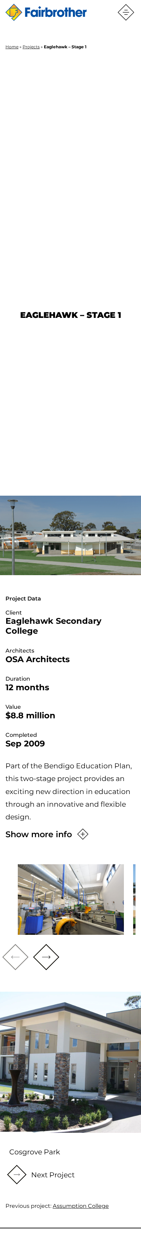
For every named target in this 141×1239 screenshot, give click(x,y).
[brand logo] (46, 12)
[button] (46, 957)
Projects (31, 46)
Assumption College (81, 1205)
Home (11, 46)
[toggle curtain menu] (126, 12)
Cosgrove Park (34, 1152)
